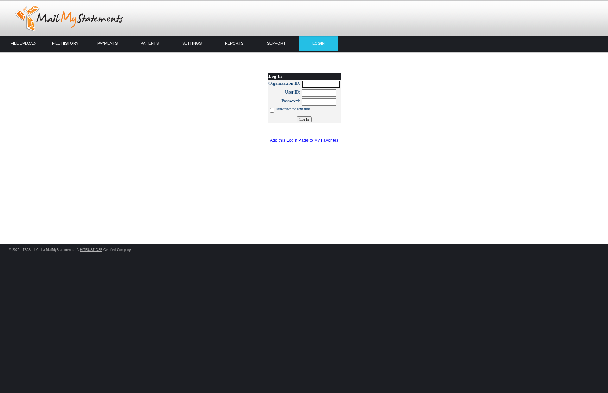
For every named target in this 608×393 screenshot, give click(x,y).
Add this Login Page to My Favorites (304, 140)
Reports (234, 43)
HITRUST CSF (91, 250)
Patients (150, 43)
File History (65, 43)
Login (318, 43)
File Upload (23, 43)
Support (276, 43)
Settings (192, 43)
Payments (107, 43)
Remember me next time (293, 109)
